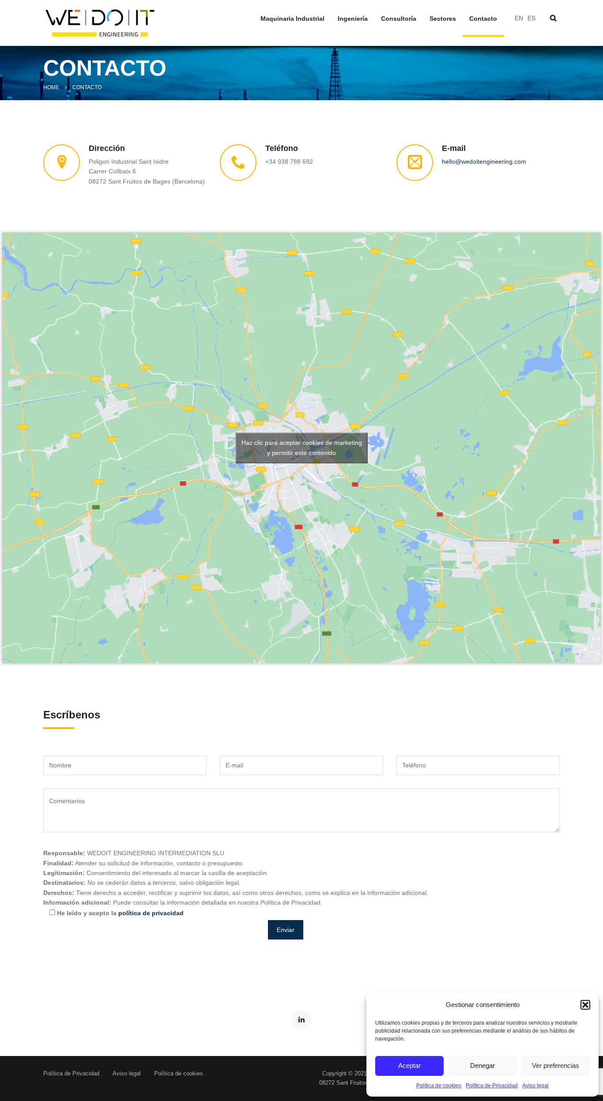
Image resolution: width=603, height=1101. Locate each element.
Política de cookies (438, 1085)
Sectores (443, 18)
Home (51, 87)
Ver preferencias (555, 1065)
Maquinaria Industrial (292, 18)
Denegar (482, 1065)
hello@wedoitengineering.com (484, 161)
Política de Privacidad (492, 1085)
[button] (585, 1004)
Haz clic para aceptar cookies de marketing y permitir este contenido (301, 447)
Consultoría (398, 18)
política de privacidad (151, 913)
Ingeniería (353, 18)
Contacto (483, 18)
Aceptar (409, 1065)
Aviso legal (535, 1085)
